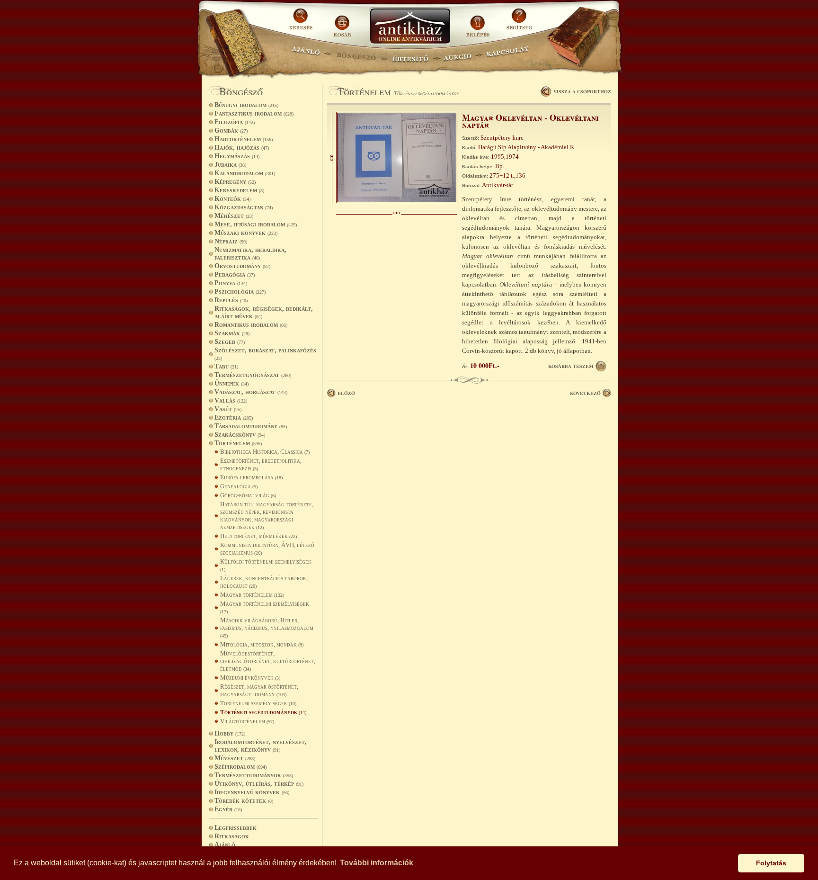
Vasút (227, 409)
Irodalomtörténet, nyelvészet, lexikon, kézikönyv (260, 745)
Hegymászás (236, 156)
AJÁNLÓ (305, 54)
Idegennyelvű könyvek (251, 792)
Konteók (232, 198)
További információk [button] (376, 863)
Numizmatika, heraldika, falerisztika (250, 253)
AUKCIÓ (457, 54)
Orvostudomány (242, 265)
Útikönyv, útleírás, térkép (258, 783)
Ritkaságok (231, 836)
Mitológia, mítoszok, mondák (261, 644)
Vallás (230, 400)
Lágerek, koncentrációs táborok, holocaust (264, 582)
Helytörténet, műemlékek (258, 535)
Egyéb (228, 809)
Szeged (229, 341)
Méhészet (233, 215)
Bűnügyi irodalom (246, 104)
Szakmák (231, 333)
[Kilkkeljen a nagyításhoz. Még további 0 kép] (396, 201)
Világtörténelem (247, 721)
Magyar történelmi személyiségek (264, 607)
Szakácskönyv (239, 434)
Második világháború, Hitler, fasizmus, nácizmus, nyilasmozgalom (266, 627)
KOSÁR (342, 22)
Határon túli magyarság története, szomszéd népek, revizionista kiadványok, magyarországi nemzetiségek (266, 515)
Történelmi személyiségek (258, 703)
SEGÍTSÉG (519, 22)
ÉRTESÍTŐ (410, 54)
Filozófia (234, 122)
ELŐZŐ (346, 393)
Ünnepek (231, 383)
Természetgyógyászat (252, 374)
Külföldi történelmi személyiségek (265, 565)
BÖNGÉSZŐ (356, 54)
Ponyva (230, 283)
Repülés (231, 300)
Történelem (238, 443)
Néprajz (230, 241)
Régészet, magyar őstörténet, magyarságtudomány (259, 690)
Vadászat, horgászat (250, 391)
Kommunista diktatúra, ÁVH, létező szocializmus (267, 548)
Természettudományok (253, 775)
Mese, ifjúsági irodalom (255, 224)
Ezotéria (233, 417)
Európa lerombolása (251, 477)
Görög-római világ (248, 495)
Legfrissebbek (235, 827)
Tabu (226, 366)
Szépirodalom (240, 766)
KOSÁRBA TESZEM (570, 366)
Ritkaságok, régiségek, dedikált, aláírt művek (263, 312)
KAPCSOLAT (508, 54)
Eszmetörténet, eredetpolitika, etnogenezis (261, 464)
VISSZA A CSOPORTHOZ (582, 91)
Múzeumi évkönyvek (250, 677)
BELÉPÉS (479, 22)
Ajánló (224, 844)
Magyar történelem (252, 594)
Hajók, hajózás (241, 147)
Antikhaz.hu (410, 26)
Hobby (229, 733)
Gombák (231, 130)
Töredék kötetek (243, 800)
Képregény (235, 181)
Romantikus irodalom (250, 324)
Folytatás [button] (771, 863)
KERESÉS (302, 22)
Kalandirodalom (244, 173)
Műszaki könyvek (245, 232)
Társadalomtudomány (250, 426)
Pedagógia (234, 274)
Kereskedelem (239, 190)
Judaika (230, 164)
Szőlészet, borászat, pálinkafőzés (265, 354)
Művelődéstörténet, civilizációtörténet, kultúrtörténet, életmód (267, 661)
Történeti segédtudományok (263, 712)
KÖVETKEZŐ (585, 393)
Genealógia (239, 486)
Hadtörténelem (243, 139)
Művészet (234, 758)
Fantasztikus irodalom (253, 113)
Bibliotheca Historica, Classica (265, 451)
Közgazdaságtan (243, 207)
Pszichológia (240, 291)
